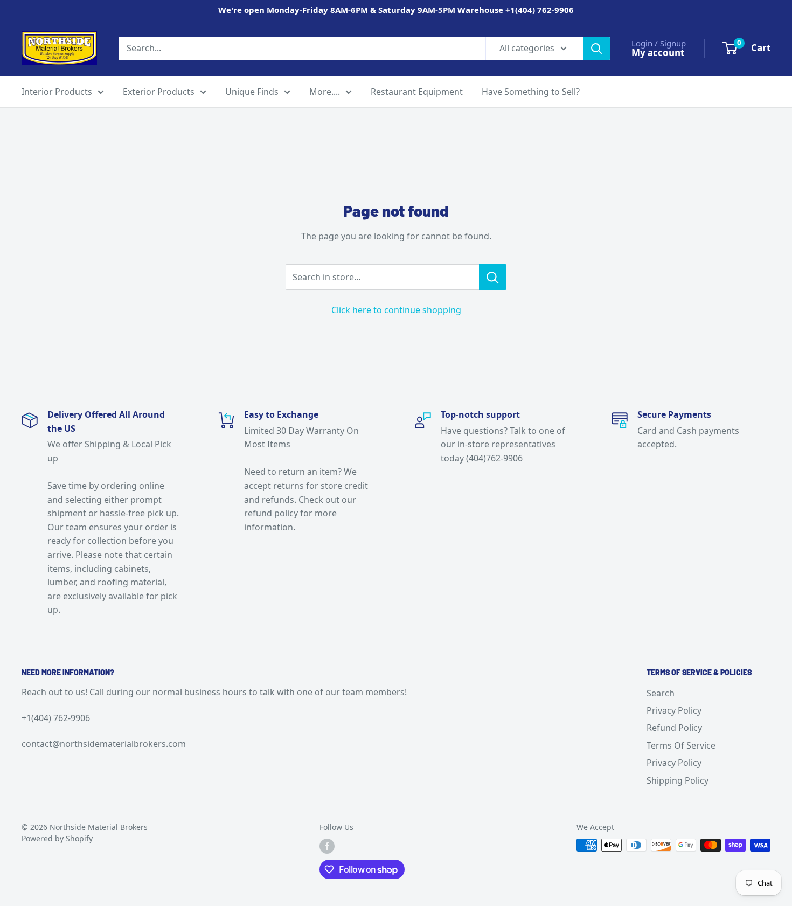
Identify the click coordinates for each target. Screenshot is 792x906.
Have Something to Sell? (531, 92)
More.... (324, 92)
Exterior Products (158, 92)
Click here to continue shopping (396, 310)
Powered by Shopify (57, 838)
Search (661, 693)
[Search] (596, 48)
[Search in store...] (492, 277)
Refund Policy (674, 728)
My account (657, 52)
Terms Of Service (681, 745)
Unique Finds (252, 92)
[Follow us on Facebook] (327, 846)
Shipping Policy (677, 780)
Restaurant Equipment (417, 92)
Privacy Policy (674, 710)
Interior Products (57, 92)
